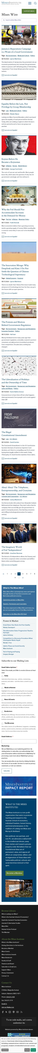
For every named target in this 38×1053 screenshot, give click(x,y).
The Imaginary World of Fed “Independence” (12, 549)
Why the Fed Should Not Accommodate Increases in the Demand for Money (13, 213)
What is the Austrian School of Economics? (15, 917)
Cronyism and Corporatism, (10, 496)
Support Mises (29, 11)
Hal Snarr (13, 334)
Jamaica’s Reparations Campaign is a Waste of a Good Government (17, 50)
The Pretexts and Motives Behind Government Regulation (16, 324)
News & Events (9, 699)
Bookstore (8, 711)
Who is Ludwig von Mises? (10, 914)
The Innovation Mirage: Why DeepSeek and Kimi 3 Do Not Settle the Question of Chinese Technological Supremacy (15, 270)
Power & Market (10, 621)
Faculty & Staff (6, 961)
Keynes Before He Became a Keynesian (11, 161)
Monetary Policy (24, 219)
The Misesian (9, 723)
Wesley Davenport (9, 627)
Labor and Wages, (7, 388)
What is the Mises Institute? (10, 942)
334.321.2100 (10, 997)
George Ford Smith (16, 169)
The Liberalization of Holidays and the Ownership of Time (15, 381)
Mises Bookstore (7, 957)
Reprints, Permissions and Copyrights (15, 604)
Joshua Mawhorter (16, 500)
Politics (32, 56)
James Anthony (8, 635)
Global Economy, (11, 278)
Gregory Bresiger (8, 654)
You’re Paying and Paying (11, 652)
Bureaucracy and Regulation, (27, 329)
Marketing (5, 746)
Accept (33, 1050)
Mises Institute (8, 648)
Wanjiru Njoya (14, 114)
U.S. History (13, 439)
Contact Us (5, 976)
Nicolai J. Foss (7, 643)
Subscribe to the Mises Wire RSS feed (15, 614)
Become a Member (14, 873)
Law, (7, 111)
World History (22, 166)
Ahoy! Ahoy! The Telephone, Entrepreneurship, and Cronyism (17, 489)
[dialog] (19, 1045)
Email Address (7, 736)
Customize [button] (5, 1050)
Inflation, (9, 166)
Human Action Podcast (9, 929)
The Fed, (8, 219)
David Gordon (14, 442)
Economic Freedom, (8, 331)
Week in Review (9, 687)
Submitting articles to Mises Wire (13, 600)
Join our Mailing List (8, 1007)
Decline (27, 1050)
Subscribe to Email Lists (9, 967)
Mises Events (6, 951)
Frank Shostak (14, 223)
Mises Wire (5, 926)
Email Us (4, 1004)
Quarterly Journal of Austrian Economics (14, 920)
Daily (6, 676)
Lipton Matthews (15, 59)
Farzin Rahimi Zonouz (17, 392)
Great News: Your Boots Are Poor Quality (16, 625)
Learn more (12, 756)
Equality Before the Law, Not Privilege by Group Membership (16, 105)
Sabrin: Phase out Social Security (14, 646)
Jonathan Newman (16, 553)
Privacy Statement (8, 973)
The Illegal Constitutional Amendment (14, 434)
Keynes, (14, 166)
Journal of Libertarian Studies (11, 923)
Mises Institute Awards (9, 954)
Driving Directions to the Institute (12, 945)
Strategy (20, 278)
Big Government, (11, 56)
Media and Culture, (24, 56)
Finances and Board (8, 964)
